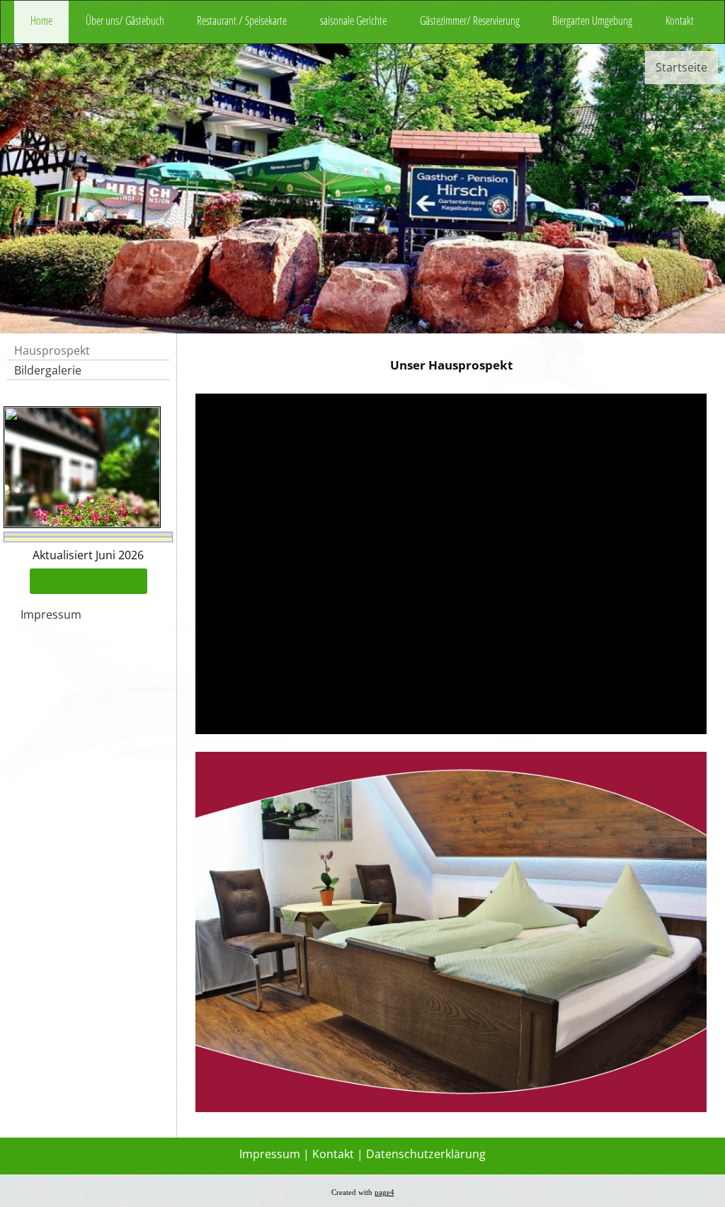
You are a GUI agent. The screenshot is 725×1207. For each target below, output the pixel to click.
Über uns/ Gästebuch (125, 20)
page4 (384, 1192)
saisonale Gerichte (353, 20)
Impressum (51, 614)
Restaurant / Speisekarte (242, 20)
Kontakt (680, 20)
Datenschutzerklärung (426, 1154)
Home (41, 20)
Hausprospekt (52, 350)
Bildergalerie (47, 370)
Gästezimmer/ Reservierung (470, 20)
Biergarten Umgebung (592, 20)
